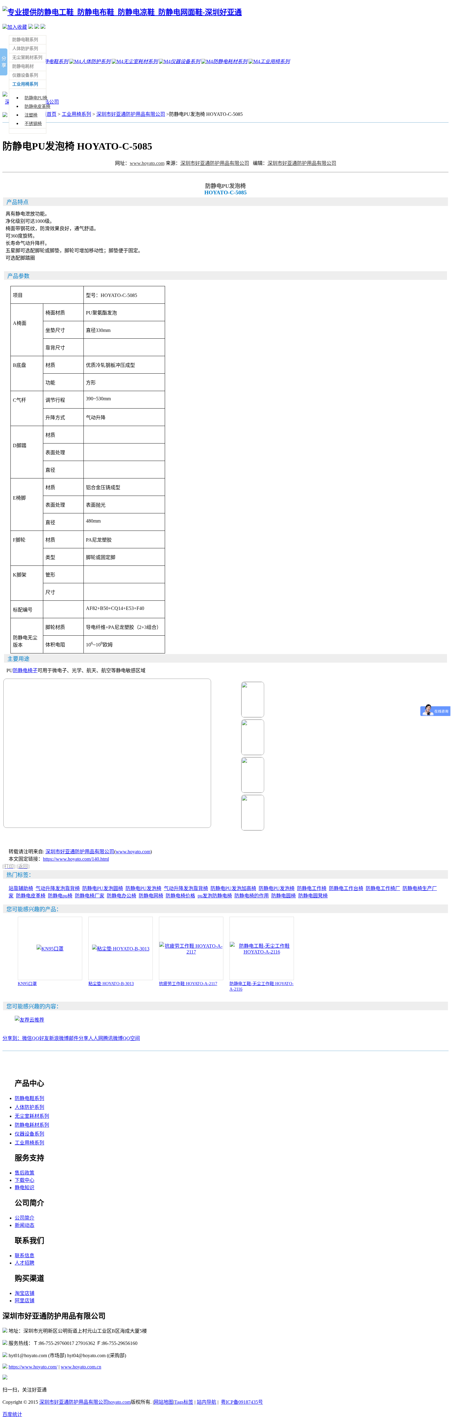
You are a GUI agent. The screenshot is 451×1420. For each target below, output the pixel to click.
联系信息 (24, 1255)
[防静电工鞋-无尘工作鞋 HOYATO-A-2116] (262, 951)
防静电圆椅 (283, 895)
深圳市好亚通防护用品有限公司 (130, 114)
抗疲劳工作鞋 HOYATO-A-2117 (188, 983)
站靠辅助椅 (21, 888)
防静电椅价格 (180, 895)
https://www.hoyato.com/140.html (76, 859)
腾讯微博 (113, 1038)
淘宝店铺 (24, 1293)
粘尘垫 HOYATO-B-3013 (111, 983)
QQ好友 (40, 1038)
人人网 (95, 1038)
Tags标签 (183, 1402)
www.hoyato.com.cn (81, 1366)
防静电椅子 (25, 670)
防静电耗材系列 (32, 1125)
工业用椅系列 (76, 114)
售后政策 (24, 1172)
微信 (27, 1038)
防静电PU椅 (36, 98)
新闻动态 (24, 1225)
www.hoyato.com (147, 163)
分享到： (12, 1038)
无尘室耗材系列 (32, 1116)
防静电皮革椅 (37, 106)
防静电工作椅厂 (383, 888)
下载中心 (24, 1180)
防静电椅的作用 (251, 895)
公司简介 (24, 1217)
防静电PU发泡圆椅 (102, 888)
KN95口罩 (27, 983)
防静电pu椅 (60, 895)
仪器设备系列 (29, 1133)
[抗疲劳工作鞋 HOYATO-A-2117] (191, 951)
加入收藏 (17, 27)
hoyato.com (119, 1402)
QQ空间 (131, 1038)
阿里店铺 (24, 1300)
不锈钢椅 (33, 123)
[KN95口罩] (50, 948)
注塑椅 (31, 115)
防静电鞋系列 (29, 1098)
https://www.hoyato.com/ (33, 1366)
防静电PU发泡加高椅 (233, 888)
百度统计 (12, 1414)
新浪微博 (59, 1038)
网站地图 (163, 1402)
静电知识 (24, 1187)
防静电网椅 (151, 895)
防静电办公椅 (121, 895)
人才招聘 (24, 1263)
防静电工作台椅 (346, 888)
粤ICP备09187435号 (242, 1402)
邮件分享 (78, 1038)
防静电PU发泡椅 (143, 888)
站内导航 (206, 1402)
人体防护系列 (29, 1107)
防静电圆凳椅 (313, 895)
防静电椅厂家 (89, 895)
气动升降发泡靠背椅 (58, 888)
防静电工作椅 (311, 888)
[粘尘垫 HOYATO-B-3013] (120, 948)
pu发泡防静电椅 (215, 895)
